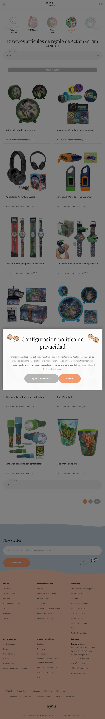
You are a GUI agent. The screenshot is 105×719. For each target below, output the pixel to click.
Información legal (85, 365)
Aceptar (69, 378)
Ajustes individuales (41, 378)
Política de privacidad (52, 369)
